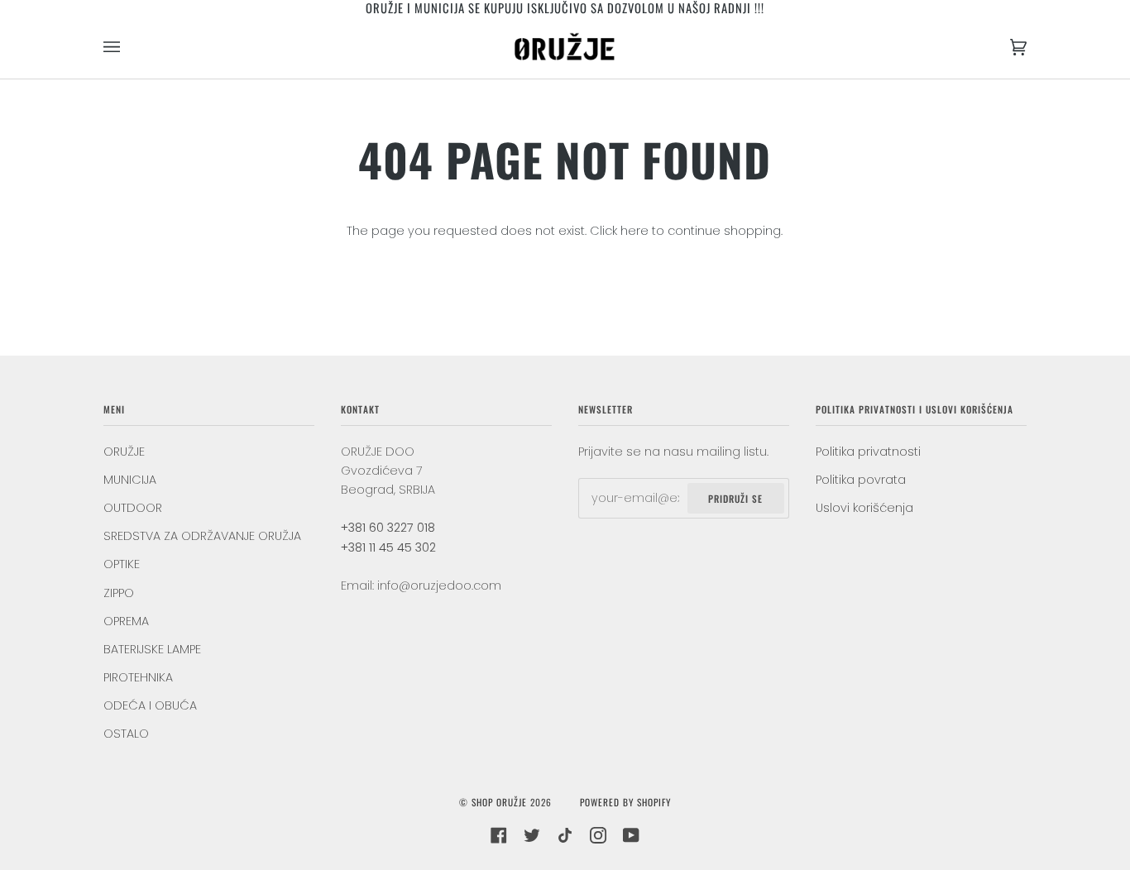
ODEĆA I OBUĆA (150, 705)
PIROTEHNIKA (138, 677)
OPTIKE (121, 564)
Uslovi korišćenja (864, 508)
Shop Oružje (499, 802)
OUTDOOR (132, 508)
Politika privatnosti (868, 451)
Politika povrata (861, 479)
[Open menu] (128, 47)
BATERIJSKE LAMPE (152, 649)
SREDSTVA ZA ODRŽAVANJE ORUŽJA (202, 536)
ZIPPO (118, 593)
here (634, 230)
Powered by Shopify (625, 802)
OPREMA (126, 621)
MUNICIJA (129, 479)
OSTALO (126, 733)
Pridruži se (735, 498)
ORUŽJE (124, 451)
